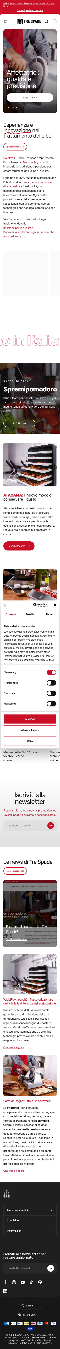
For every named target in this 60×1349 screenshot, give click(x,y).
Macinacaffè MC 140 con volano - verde (21, 754)
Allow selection (30, 730)
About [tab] (49, 614)
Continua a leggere (16, 939)
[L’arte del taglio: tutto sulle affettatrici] (30, 1075)
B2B (5, 3)
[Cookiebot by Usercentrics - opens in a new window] (35, 605)
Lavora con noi (16, 3)
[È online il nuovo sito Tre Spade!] (30, 913)
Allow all (30, 718)
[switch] (51, 683)
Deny (30, 740)
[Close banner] (55, 605)
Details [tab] (30, 614)
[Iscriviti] (50, 825)
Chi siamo (49, 3)
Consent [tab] (11, 614)
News (6, 6)
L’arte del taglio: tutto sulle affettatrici (27, 1101)
